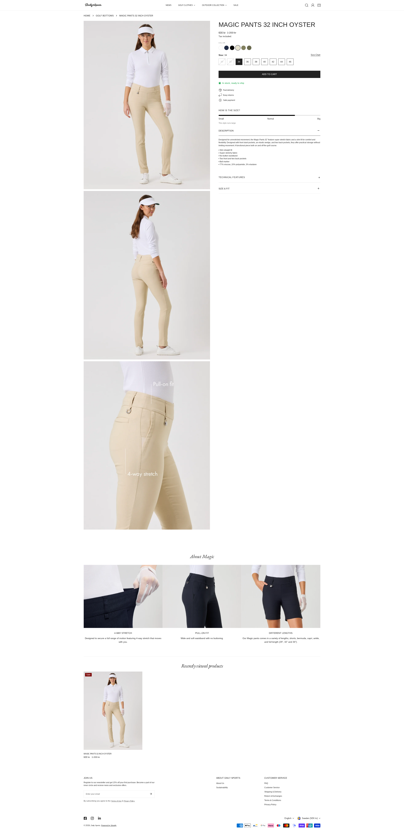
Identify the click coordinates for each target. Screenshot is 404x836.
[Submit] (150, 793)
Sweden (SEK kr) (310, 818)
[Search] (306, 5)
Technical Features (232, 177)
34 (239, 61)
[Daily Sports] (93, 5)
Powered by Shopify (108, 825)
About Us (220, 783)
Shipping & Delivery (272, 792)
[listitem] (221, 47)
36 (247, 61)
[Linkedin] (99, 818)
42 (273, 61)
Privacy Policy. (129, 801)
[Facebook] (85, 818)
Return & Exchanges (273, 796)
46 (290, 61)
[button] (187, 5)
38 (256, 61)
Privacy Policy (270, 804)
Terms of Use (116, 801)
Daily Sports (95, 825)
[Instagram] (92, 818)
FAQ (266, 783)
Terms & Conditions (272, 800)
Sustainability (222, 787)
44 (281, 61)
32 (230, 61)
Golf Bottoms (105, 16)
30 (222, 61)
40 (264, 61)
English (288, 818)
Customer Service (272, 787)
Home (87, 16)
